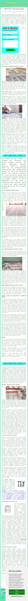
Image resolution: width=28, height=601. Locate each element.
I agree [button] (16, 590)
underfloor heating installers (18, 402)
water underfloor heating (13, 164)
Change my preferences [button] (16, 596)
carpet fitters (21, 497)
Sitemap (2, 589)
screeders (15, 490)
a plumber (8, 497)
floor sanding (22, 496)
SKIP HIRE (8, 498)
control (24, 101)
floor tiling (9, 495)
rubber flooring (21, 498)
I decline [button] (17, 593)
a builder (22, 495)
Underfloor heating (19, 22)
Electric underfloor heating (13, 166)
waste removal (9, 496)
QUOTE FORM (23, 539)
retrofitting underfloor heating (17, 439)
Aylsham (5, 368)
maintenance (23, 118)
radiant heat (17, 148)
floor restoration (19, 491)
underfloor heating (10, 17)
